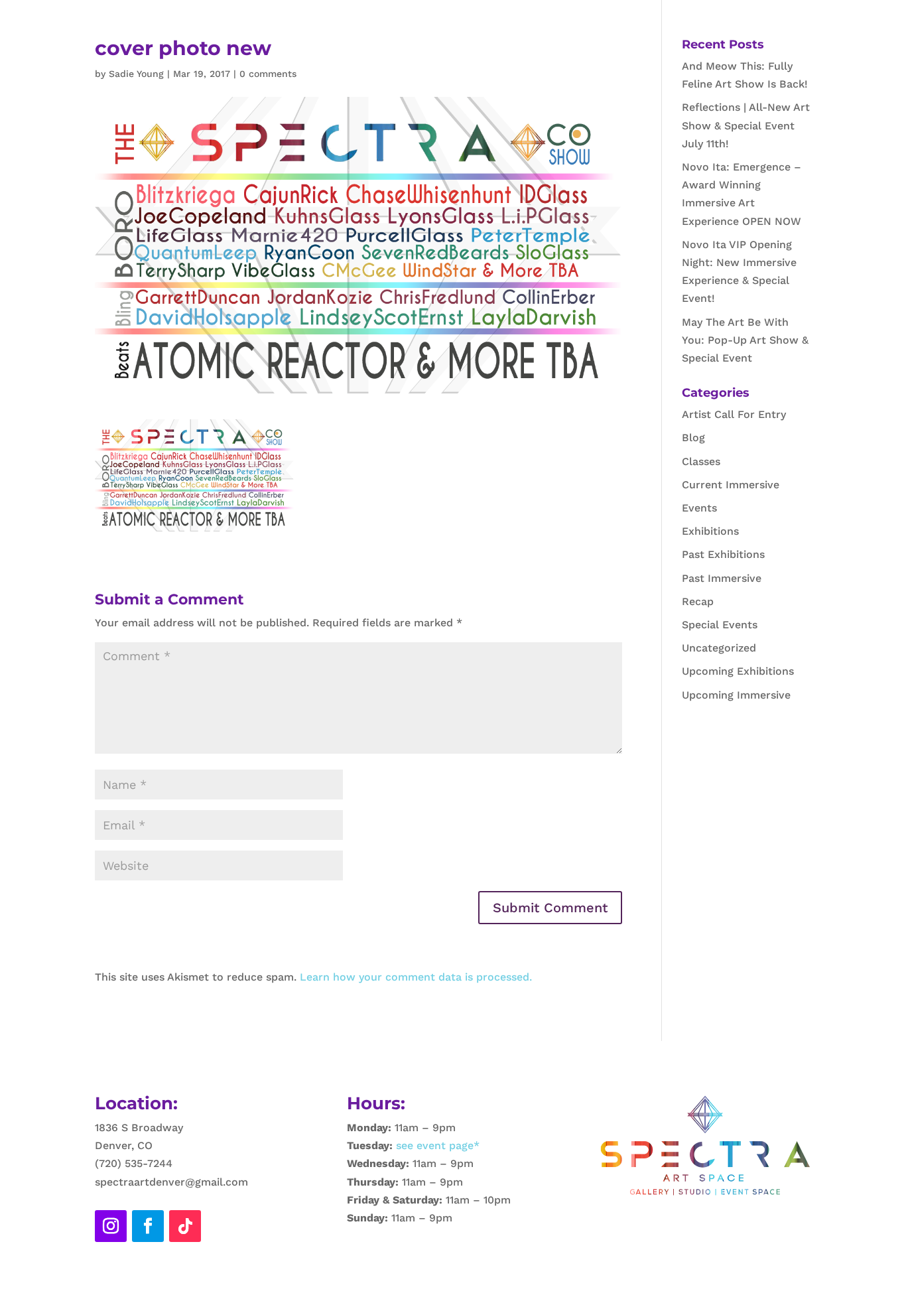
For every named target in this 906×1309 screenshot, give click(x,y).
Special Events (719, 624)
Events (699, 508)
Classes (701, 461)
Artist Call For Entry (734, 414)
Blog (693, 437)
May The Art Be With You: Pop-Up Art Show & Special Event (745, 340)
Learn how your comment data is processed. (416, 977)
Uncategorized (719, 648)
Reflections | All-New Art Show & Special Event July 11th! (746, 125)
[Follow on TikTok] (185, 1226)
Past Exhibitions (723, 554)
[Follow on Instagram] (111, 1226)
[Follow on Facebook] (148, 1226)
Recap (698, 601)
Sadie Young (136, 73)
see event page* (436, 1145)
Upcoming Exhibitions (738, 671)
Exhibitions (710, 531)
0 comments (267, 73)
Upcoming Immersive (736, 695)
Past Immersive (721, 578)
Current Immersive (730, 484)
